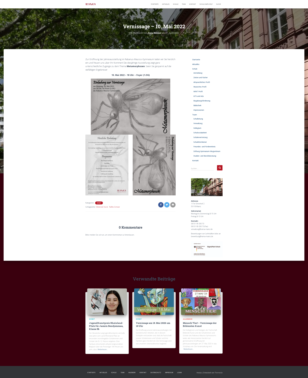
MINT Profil (198, 91)
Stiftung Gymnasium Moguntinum (206, 151)
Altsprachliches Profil (201, 82)
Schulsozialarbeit (200, 132)
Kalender (131, 372)
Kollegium (197, 128)
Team (184, 4)
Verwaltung (197, 123)
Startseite (154, 4)
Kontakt (192, 4)
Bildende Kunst (102, 207)
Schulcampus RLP (206, 4)
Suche (218, 4)
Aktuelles (165, 4)
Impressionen (198, 110)
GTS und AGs (198, 96)
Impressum (169, 372)
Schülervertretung (200, 137)
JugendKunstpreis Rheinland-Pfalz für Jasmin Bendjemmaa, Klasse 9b (106, 326)
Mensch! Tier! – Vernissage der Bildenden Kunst (200, 324)
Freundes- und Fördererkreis (204, 146)
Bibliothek (197, 105)
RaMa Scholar (114, 207)
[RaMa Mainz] (90, 4)
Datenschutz (156, 372)
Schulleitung (198, 119)
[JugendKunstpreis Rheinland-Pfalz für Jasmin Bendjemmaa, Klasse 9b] (107, 301)
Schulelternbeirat (200, 142)
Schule (175, 4)
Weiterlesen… (103, 349)
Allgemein (187, 319)
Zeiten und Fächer (200, 77)
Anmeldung (197, 73)
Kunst (99, 203)
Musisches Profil (199, 87)
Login (179, 372)
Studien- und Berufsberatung (204, 156)
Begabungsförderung (201, 101)
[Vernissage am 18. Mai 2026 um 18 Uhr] (154, 301)
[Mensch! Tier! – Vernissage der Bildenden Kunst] (201, 301)
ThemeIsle (219, 372)
